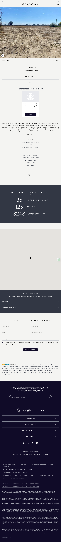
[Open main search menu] (58, 4)
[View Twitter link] (28, 443)
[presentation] (30, 32)
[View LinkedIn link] (37, 443)
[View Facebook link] (24, 443)
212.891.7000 (22, 498)
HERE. (3, 523)
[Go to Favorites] (58, 1)
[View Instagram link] (33, 443)
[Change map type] (58, 259)
